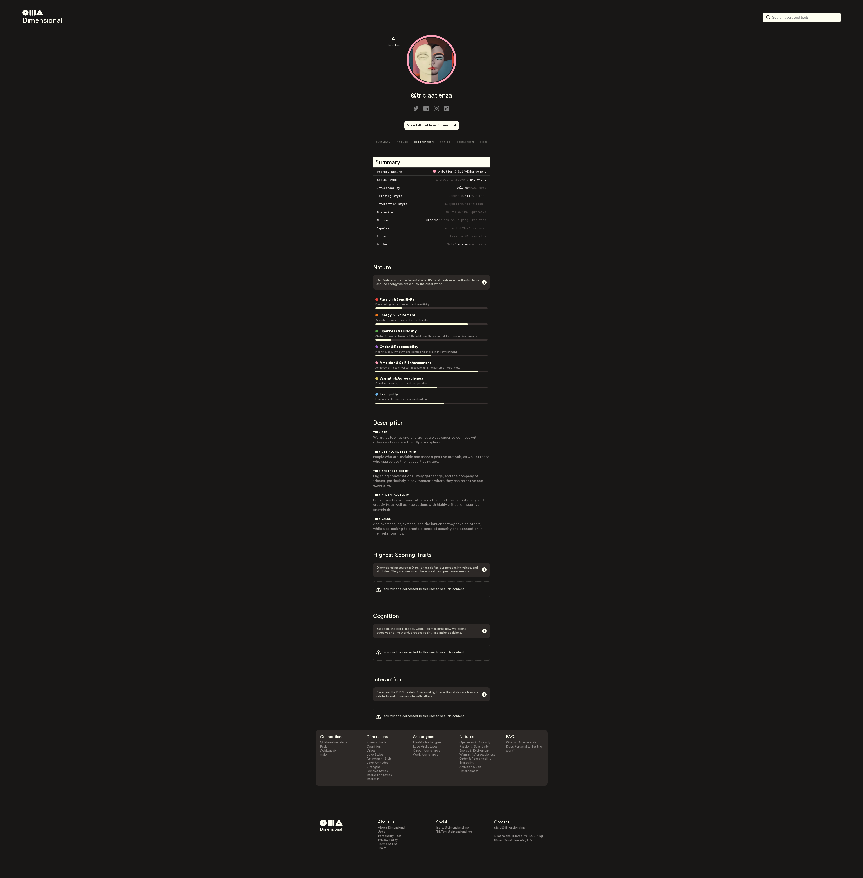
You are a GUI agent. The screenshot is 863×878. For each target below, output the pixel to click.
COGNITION (465, 142)
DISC (483, 142)
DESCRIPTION (424, 142)
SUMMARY (383, 142)
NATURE (402, 142)
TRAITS (445, 142)
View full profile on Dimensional (431, 125)
